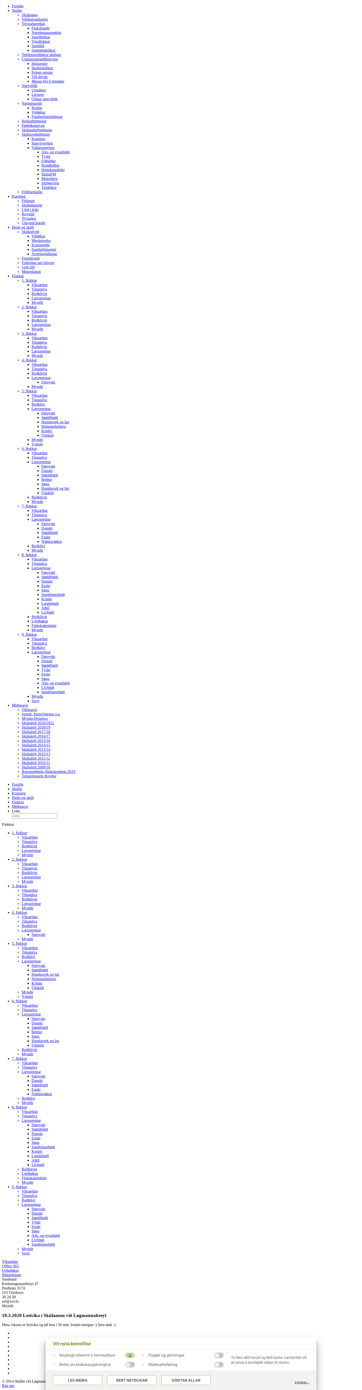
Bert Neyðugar (132, 1380)
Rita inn (8, 1386)
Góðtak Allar (186, 1380)
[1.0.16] (302, 1383)
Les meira (77, 1380)
